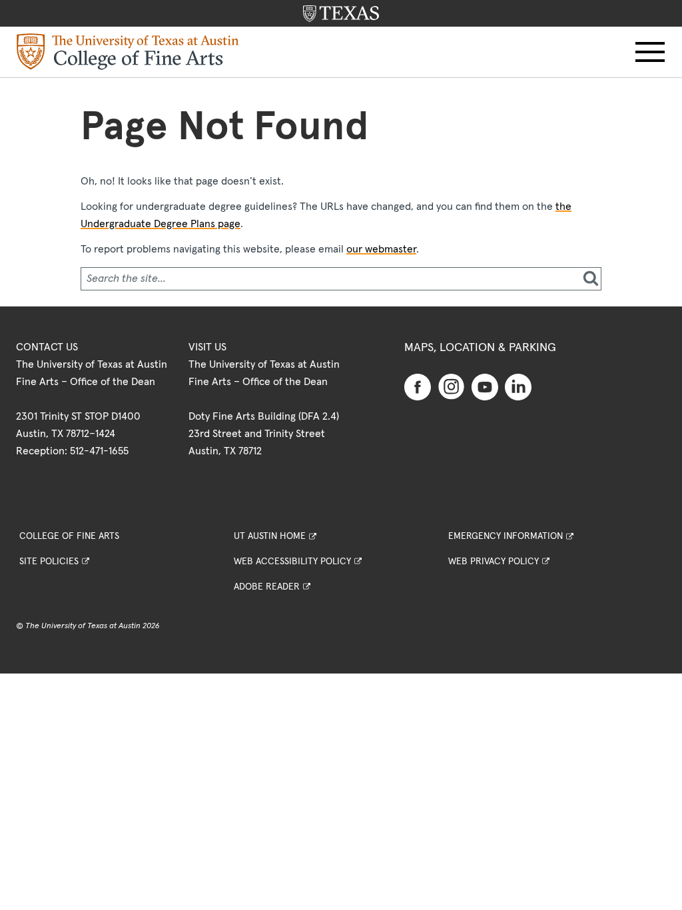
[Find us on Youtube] (485, 386)
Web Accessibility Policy (292, 561)
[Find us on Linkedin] (518, 386)
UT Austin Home (270, 536)
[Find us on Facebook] (417, 386)
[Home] (128, 51)
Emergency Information (505, 536)
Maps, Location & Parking (480, 348)
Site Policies (49, 561)
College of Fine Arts (69, 536)
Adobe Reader (267, 587)
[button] (650, 52)
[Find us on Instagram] (451, 386)
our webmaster (381, 249)
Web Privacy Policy (493, 561)
